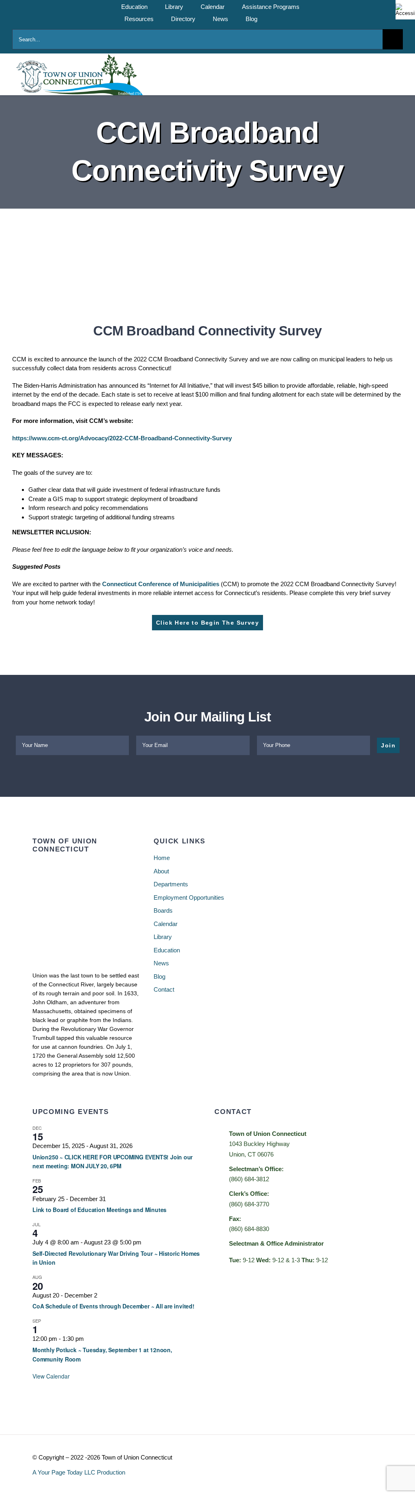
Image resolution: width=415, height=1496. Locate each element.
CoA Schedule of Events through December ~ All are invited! (113, 1306)
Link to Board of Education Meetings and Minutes (99, 1210)
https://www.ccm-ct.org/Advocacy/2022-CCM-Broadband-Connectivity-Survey (122, 438)
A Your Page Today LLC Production (78, 1472)
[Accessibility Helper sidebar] (405, 9)
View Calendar (51, 1376)
